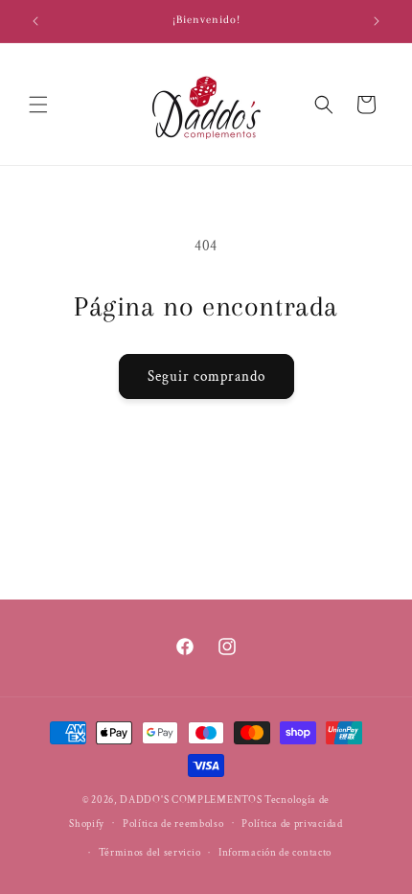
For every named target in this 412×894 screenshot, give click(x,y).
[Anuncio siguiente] (376, 21)
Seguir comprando (206, 376)
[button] (38, 104)
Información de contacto (275, 852)
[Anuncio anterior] (35, 21)
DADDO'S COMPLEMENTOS (191, 800)
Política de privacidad (291, 824)
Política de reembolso (173, 824)
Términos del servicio (150, 852)
